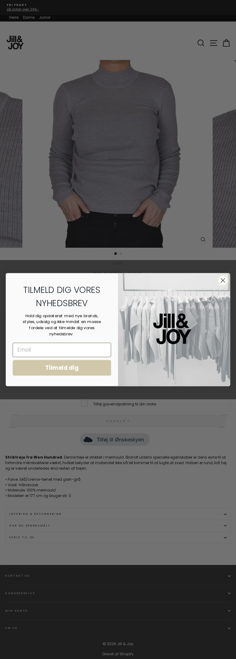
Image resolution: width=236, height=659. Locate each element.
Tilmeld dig (62, 368)
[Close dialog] (223, 280)
